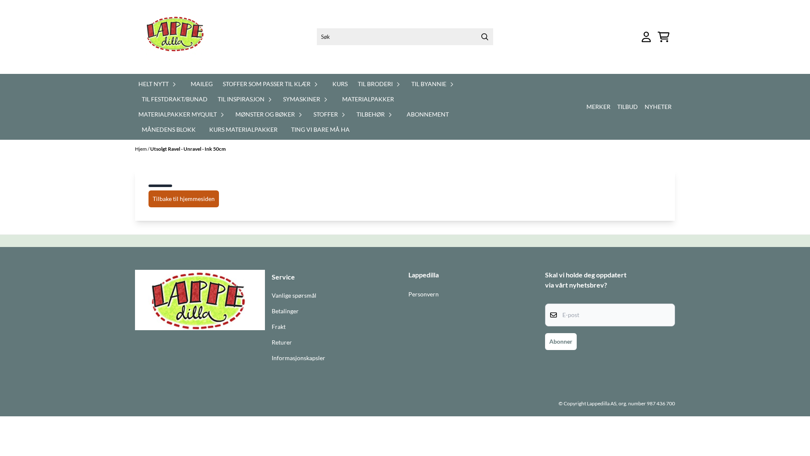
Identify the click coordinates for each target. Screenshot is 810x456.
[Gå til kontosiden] (646, 37)
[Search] (484, 36)
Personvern (423, 294)
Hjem (141, 149)
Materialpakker (368, 99)
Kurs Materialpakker (243, 129)
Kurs (340, 83)
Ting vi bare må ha (320, 129)
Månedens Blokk (169, 129)
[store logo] (180, 36)
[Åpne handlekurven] (663, 37)
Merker (598, 106)
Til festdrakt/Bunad (175, 99)
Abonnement (428, 114)
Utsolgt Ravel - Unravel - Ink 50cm (188, 149)
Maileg (202, 83)
